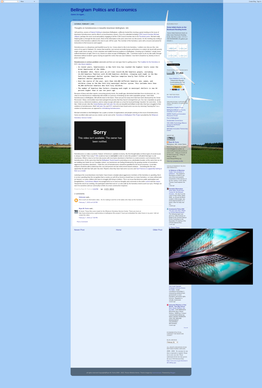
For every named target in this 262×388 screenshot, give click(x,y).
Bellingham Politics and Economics (104, 9)
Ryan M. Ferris (84, 208)
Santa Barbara (98, 104)
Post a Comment (82, 221)
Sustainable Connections (175, 120)
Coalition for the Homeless (149, 62)
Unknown (82, 197)
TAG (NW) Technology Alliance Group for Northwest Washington (177, 124)
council (147, 181)
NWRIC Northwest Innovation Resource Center (176, 114)
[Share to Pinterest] (113, 189)
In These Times (174, 227)
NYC (110, 106)
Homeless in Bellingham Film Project (128, 115)
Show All (186, 327)
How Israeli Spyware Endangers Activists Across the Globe (177, 288)
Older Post (157, 230)
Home (118, 230)
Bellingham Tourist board (110, 160)
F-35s (96, 156)
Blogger (172, 372)
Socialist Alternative (176, 189)
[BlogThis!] (107, 189)
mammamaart (156, 372)
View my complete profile (175, 161)
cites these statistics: (85, 64)
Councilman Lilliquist (91, 181)
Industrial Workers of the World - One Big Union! (177, 305)
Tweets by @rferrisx (173, 97)
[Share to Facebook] (111, 189)
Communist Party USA (176, 209)
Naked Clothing (96, 32)
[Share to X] (109, 189)
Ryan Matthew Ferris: (176, 78)
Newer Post (79, 230)
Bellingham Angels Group (175, 107)
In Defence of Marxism (177, 170)
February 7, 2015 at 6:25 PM (88, 202)
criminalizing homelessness (111, 108)
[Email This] (105, 189)
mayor (158, 181)
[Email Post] (101, 189)
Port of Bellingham (173, 118)
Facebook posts (144, 36)
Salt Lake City (111, 104)
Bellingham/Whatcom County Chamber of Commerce (176, 110)
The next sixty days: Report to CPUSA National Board (177, 211)
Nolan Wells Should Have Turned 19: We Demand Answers (176, 192)
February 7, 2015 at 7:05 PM (88, 217)
